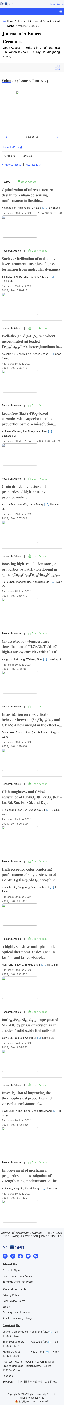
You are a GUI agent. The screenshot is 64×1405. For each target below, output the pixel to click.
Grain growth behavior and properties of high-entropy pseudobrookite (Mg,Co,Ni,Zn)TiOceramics (25, 492)
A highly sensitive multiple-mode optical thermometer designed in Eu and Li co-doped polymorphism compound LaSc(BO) (28, 952)
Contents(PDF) (11, 147)
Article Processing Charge (18, 1318)
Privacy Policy (11, 1295)
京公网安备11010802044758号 (34, 1401)
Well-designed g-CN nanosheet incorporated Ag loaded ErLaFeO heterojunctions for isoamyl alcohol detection (31, 341)
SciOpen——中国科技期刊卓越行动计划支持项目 (30, 1381)
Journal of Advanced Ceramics (23, 37)
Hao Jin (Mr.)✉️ (40, 1351)
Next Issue (32, 164)
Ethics (6, 1306)
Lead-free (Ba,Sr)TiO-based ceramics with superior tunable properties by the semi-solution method (27, 419)
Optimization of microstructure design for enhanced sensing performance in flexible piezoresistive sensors (27, 195)
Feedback (8, 1375)
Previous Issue (12, 164)
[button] (6, 115)
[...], (45, 207)
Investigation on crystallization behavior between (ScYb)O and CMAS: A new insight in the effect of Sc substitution (31, 720)
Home (10, 21)
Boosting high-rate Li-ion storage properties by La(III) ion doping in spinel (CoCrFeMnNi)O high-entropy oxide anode (31, 569)
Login (52, 4)
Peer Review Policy (14, 1300)
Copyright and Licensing (17, 1312)
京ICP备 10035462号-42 (32, 1397)
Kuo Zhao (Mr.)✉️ (41, 1341)
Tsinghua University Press (18, 1281)
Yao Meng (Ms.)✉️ (41, 1331)
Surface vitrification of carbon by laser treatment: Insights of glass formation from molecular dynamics (31, 263)
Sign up (60, 4)
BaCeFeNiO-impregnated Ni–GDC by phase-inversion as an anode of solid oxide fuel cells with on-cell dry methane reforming (30, 1025)
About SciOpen (11, 1270)
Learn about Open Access (18, 1275)
